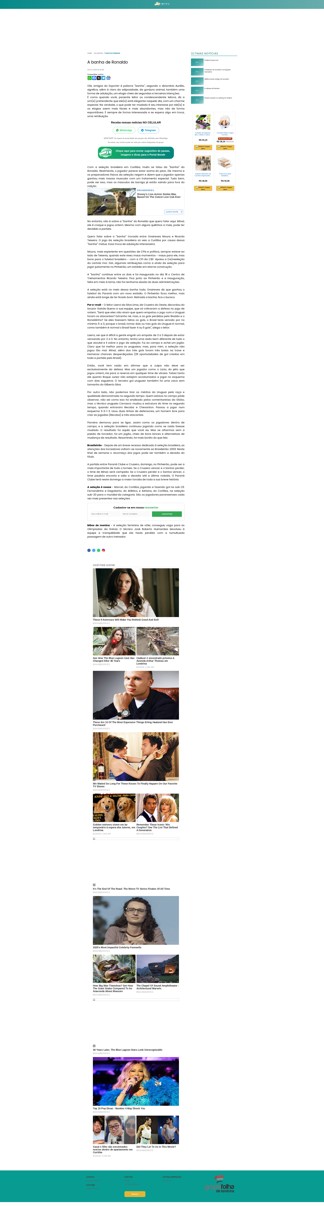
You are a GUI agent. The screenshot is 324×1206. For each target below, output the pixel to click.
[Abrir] (84, 4)
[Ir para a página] (162, 4)
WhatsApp (126, 130)
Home (89, 53)
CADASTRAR (166, 514)
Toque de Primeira (112, 53)
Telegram (150, 130)
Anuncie (134, 1194)
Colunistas (98, 53)
